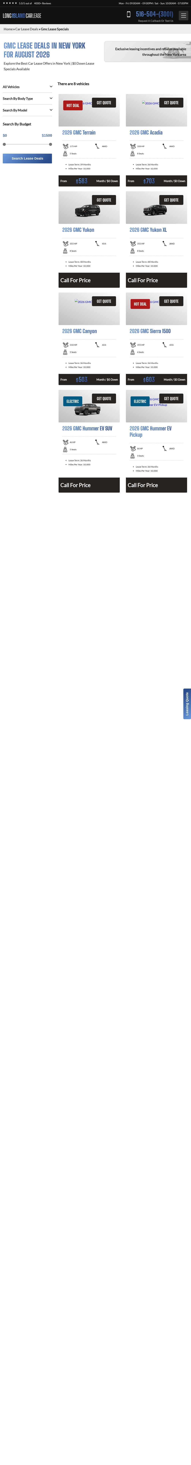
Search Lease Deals (27, 158)
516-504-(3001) (154, 14)
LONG (22, 15)
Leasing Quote (187, 704)
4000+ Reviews (42, 3)
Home (8, 29)
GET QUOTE (104, 102)
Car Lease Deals (26, 29)
